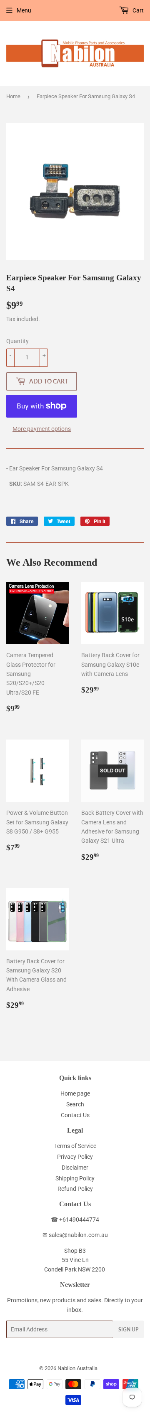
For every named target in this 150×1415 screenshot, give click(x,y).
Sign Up (128, 1329)
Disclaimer (75, 1167)
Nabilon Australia (78, 1368)
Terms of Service (75, 1146)
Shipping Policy (75, 1178)
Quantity (17, 341)
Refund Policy (75, 1188)
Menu (24, 10)
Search (75, 1104)
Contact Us (75, 1115)
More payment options (41, 428)
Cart (137, 10)
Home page (75, 1093)
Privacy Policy (75, 1156)
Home (13, 96)
